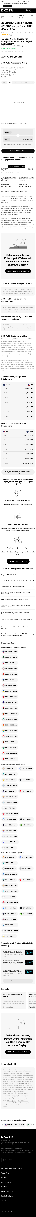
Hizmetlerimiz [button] (6, 1182)
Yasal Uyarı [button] (5, 1173)
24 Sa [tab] (9, 82)
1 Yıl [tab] (26, 82)
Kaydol (28, 10)
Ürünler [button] (3, 1177)
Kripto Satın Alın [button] (7, 1191)
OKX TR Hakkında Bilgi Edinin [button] (11, 1168)
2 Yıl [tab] (32, 82)
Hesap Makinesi (11, 17)
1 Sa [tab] (4, 82)
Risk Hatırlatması (23, 1101)
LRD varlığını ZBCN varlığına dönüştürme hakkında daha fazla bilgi (16, 472)
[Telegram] (5, 1212)
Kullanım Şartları (11, 1101)
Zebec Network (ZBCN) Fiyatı (18, 191)
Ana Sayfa (3, 17)
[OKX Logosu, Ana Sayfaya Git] (7, 10)
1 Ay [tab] (21, 82)
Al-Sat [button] (3, 1200)
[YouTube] (11, 1212)
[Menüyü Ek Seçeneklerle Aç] (34, 10)
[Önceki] (2, 1125)
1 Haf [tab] (15, 82)
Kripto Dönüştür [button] (7, 1196)
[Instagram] (8, 1212)
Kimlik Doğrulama (11, 530)
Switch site (7, 6)
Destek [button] (4, 1187)
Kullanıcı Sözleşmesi (17, 1104)
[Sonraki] (34, 1125)
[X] (2, 1212)
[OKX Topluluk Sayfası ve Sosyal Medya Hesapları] (14, 1212)
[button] (23, 11)
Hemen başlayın (8, 1007)
